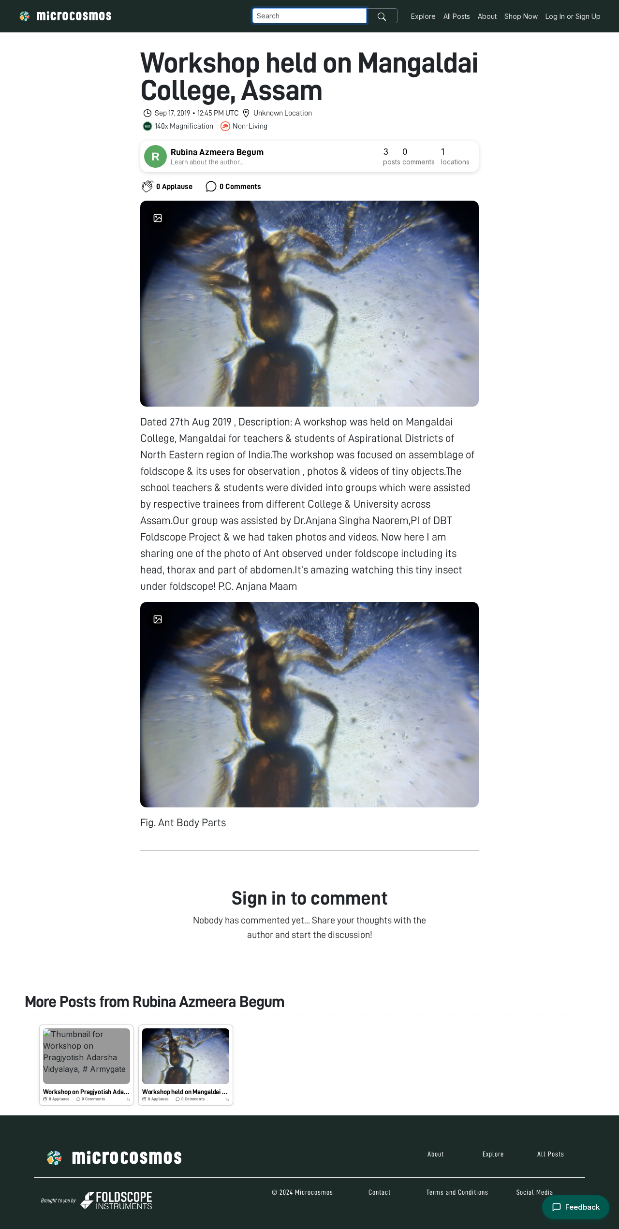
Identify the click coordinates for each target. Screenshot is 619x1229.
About (487, 16)
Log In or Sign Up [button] (573, 16)
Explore (423, 16)
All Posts (456, 16)
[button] (86, 1065)
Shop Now (521, 16)
